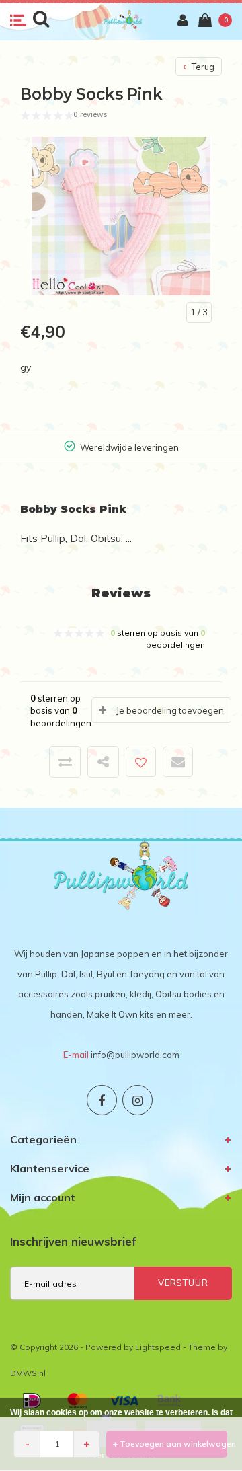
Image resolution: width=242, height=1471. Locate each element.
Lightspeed (158, 1347)
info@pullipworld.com (135, 1054)
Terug (202, 66)
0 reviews (90, 114)
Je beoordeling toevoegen (170, 710)
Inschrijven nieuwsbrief (73, 1241)
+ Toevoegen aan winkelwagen (170, 1444)
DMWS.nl (28, 1373)
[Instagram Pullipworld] (137, 1100)
